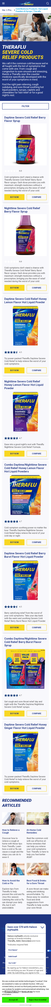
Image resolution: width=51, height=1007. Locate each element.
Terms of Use (27, 992)
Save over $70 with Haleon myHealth (22, 928)
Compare (36, 197)
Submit (47, 3)
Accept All (13, 1000)
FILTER (25, 106)
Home (3, 10)
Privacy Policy (11, 992)
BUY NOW (14, 197)
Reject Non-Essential (38, 1000)
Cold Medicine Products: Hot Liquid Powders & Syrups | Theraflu (32, 10)
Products (10, 10)
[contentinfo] (25, 854)
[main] (25, 405)
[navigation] (25, 4)
